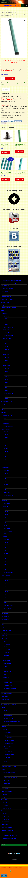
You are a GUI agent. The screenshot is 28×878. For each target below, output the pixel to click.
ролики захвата (8, 685)
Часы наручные (5, 285)
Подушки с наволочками (10, 777)
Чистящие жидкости (6, 401)
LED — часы (5, 291)
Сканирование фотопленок (9, 835)
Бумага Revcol (6, 500)
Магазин (8, 12)
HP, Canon (7, 644)
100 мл (7, 318)
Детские (7, 735)
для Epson (6, 332)
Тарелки (4, 726)
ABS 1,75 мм (6, 816)
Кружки (4, 707)
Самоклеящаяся (8, 492)
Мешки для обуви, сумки (8, 772)
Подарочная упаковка (6, 693)
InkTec (3, 407)
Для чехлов (5, 702)
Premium (6, 564)
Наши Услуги (4, 824)
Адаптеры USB (5, 305)
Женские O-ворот (9, 740)
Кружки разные (7, 713)
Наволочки (7, 783)
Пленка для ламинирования (8, 611)
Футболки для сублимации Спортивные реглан (14, 761)
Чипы (5, 674)
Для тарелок (5, 699)
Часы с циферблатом (7, 288)
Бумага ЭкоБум (6, 429)
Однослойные (7, 746)
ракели (5, 666)
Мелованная (7, 503)
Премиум (6, 498)
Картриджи (4, 633)
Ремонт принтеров (7, 827)
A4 (4, 420)
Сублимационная (8, 426)
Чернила (3, 310)
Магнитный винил (7, 791)
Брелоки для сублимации (9, 766)
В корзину (10, 78)
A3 (5, 445)
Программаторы (8, 671)
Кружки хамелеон (8, 718)
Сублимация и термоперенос (8, 704)
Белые (5, 710)
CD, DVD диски (4, 799)
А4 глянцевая (5, 616)
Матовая (6, 448)
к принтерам (5, 677)
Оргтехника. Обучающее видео (9, 283)
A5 (5, 440)
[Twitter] (18, 854)
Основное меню (26, 5)
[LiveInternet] (10, 854)
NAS (5, 641)
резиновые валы (8, 682)
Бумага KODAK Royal (7, 415)
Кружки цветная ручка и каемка (12, 724)
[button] (24, 20)
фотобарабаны (12, 14)
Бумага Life (5, 506)
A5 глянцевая (5, 613)
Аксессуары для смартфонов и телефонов (12, 294)
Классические (8, 737)
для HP (5, 385)
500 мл (7, 321)
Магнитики (5, 788)
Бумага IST (4, 536)
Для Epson (6, 316)
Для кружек (5, 696)
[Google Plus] (8, 854)
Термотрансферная (8, 605)
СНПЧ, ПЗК (3, 622)
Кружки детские (8, 715)
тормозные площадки (10, 688)
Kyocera (7, 652)
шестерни (6, 691)
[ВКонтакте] (19, 854)
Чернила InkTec (6, 365)
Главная (2, 12)
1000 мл (7, 349)
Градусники (5, 797)
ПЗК (3, 627)
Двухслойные (7, 732)
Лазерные (4, 638)
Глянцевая (6, 470)
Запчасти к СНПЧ (6, 630)
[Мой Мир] (15, 854)
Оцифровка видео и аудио (9, 838)
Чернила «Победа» (6, 338)
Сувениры (3, 786)
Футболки (4, 729)
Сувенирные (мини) (8, 764)
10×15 (5, 418)
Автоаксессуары (5, 302)
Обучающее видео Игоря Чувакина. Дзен (11, 280)
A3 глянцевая (5, 619)
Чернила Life (5, 313)
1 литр (6, 324)
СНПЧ (3, 624)
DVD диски (5, 805)
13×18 (6, 437)
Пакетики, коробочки (7, 808)
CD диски (4, 802)
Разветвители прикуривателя (9, 307)
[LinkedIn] (11, 854)
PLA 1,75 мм (6, 819)
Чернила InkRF (5, 354)
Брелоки (4, 794)
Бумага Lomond (6, 575)
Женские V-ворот (9, 743)
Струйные (4, 635)
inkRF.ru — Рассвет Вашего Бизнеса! (11, 5)
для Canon (6, 376)
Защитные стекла (6, 296)
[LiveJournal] (13, 854)
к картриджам (17, 83)
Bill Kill (4, 409)
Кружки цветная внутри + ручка (12, 721)
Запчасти (13, 12)
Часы (3, 769)
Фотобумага (4, 412)
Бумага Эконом (6, 467)
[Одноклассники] (16, 854)
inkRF (3, 404)
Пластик (4, 813)
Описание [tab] (5, 89)
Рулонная (6, 600)
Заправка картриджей (7, 830)
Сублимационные (8, 327)
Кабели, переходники (7, 299)
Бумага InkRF (5, 423)
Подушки (4, 775)
